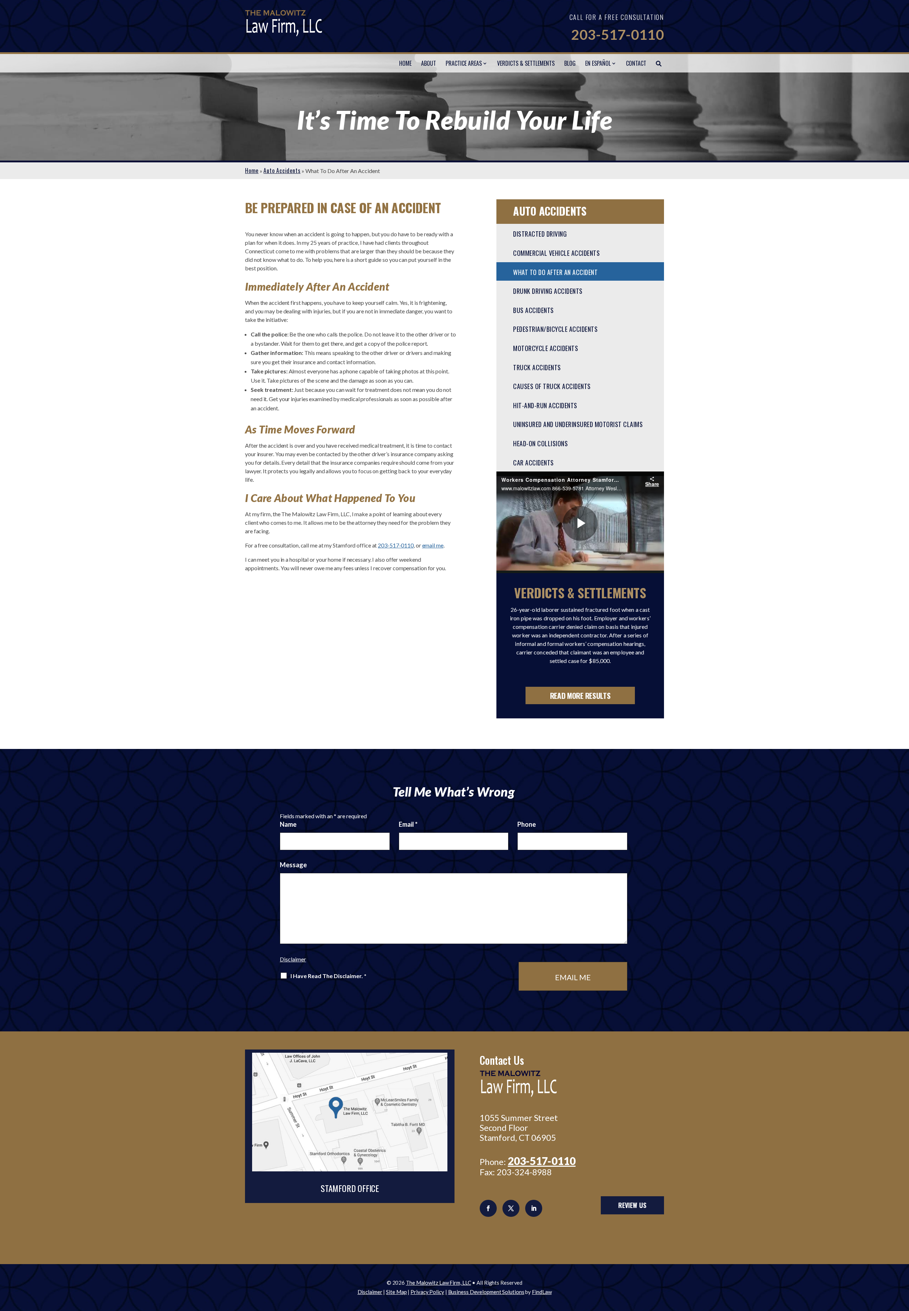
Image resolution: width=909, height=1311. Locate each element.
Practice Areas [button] (464, 63)
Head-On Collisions (540, 443)
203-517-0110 (617, 34)
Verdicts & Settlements (526, 63)
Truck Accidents (537, 367)
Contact (636, 63)
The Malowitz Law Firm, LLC (438, 1282)
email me (432, 545)
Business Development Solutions (486, 1292)
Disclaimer (293, 959)
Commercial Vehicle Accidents (556, 253)
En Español (598, 63)
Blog (570, 63)
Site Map (396, 1292)
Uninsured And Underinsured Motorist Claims (578, 424)
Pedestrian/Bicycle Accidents (555, 329)
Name (288, 824)
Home (405, 63)
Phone (526, 824)
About (428, 63)
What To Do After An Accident (555, 272)
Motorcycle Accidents (545, 348)
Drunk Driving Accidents (548, 291)
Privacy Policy (427, 1292)
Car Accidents (533, 462)
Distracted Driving (540, 233)
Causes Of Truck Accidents (552, 386)
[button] (902, 1259)
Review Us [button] (632, 1205)
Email (408, 824)
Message (293, 865)
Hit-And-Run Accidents (545, 405)
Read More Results (580, 695)
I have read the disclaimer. (328, 975)
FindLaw (541, 1292)
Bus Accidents (533, 310)
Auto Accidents (550, 211)
